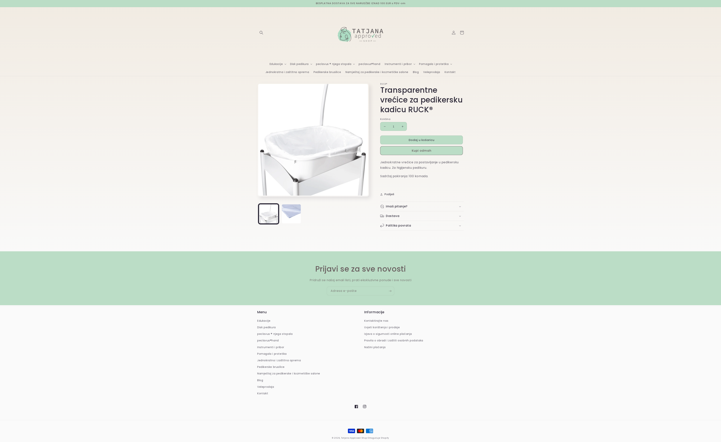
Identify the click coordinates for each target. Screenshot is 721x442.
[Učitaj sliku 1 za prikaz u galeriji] (268, 213)
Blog (260, 380)
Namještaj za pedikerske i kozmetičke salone (288, 373)
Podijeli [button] (389, 194)
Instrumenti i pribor (270, 347)
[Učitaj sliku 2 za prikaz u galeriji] (291, 213)
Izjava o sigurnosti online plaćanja (388, 334)
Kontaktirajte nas (376, 321)
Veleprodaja (265, 387)
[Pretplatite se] (390, 291)
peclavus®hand (268, 340)
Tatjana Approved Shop (354, 438)
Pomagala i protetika (272, 354)
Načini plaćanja (375, 347)
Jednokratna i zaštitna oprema (279, 360)
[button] (261, 33)
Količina (385, 119)
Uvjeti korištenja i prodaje (382, 327)
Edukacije (263, 321)
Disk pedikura (266, 327)
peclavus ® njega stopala (275, 334)
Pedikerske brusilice (271, 367)
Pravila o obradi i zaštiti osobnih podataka (393, 340)
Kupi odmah (421, 151)
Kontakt (262, 393)
